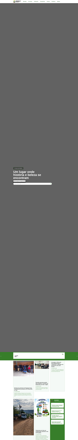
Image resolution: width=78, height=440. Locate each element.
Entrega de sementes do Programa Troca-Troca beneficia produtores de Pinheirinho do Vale (23, 389)
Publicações (36, 1)
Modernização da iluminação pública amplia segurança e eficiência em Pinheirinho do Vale (57, 422)
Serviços (48, 1)
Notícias (58, 1)
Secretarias (30, 1)
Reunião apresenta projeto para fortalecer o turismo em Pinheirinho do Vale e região (42, 383)
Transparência (42, 1)
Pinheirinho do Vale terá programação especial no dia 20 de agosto (42, 431)
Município (24, 1)
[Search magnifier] (50, 183)
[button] (18, 168)
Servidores (53, 1)
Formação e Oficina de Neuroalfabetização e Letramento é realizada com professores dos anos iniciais (57, 364)
